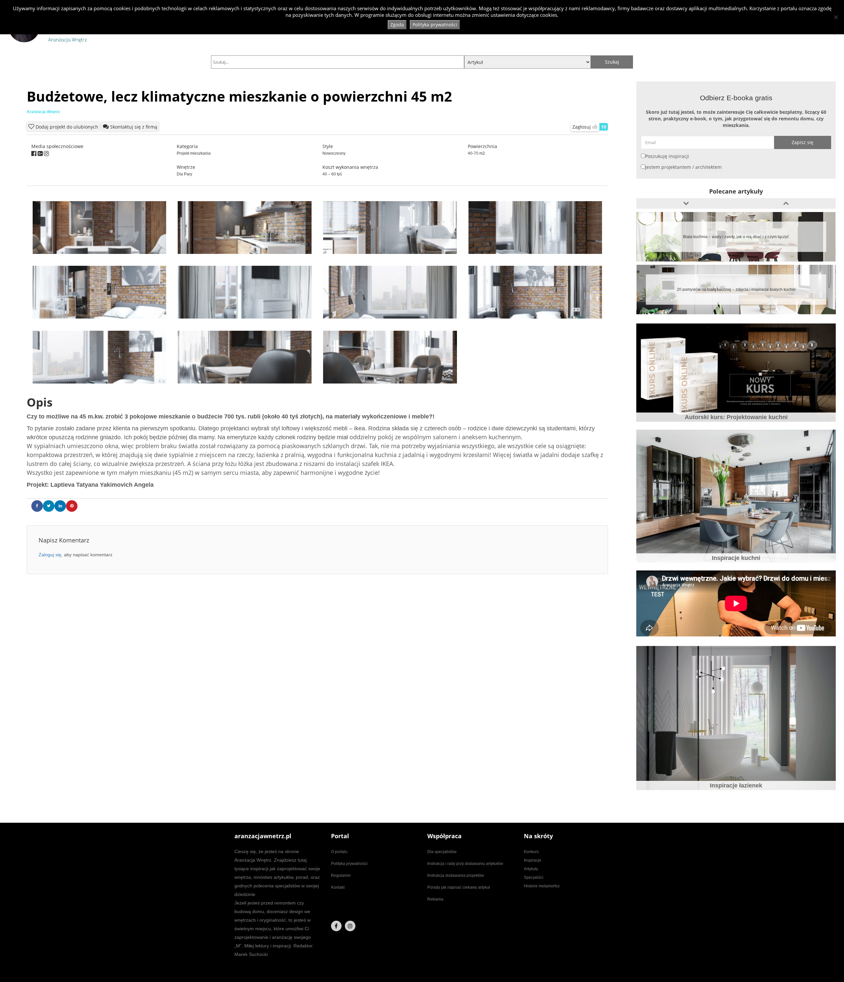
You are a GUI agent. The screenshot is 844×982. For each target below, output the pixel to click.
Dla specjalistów (442, 851)
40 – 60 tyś (332, 174)
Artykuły (531, 869)
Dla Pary (184, 174)
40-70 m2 (476, 153)
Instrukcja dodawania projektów (455, 875)
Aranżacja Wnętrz (43, 111)
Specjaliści (533, 877)
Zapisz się (802, 142)
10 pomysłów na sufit (736, 289)
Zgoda (397, 24)
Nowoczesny (334, 153)
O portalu (339, 851)
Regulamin (341, 875)
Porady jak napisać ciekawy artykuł (458, 887)
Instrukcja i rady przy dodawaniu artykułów (465, 863)
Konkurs (531, 851)
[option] (736, 236)
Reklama (435, 899)
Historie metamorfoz (542, 886)
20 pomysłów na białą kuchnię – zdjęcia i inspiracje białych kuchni (736, 236)
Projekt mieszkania (194, 153)
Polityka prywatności (349, 863)
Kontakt (338, 887)
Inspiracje (532, 860)
